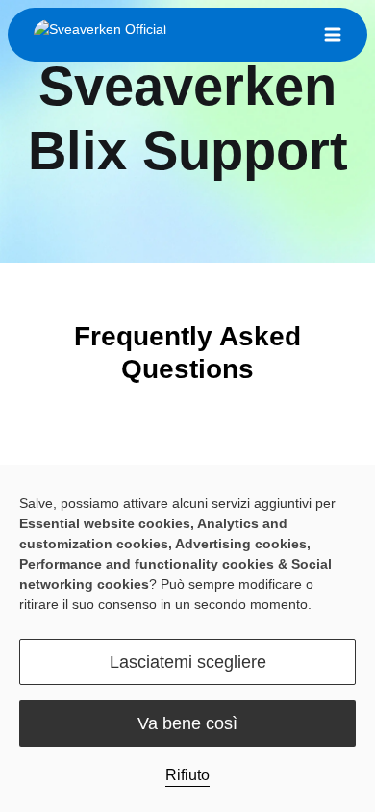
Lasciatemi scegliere (188, 662)
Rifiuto (187, 775)
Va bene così (188, 723)
